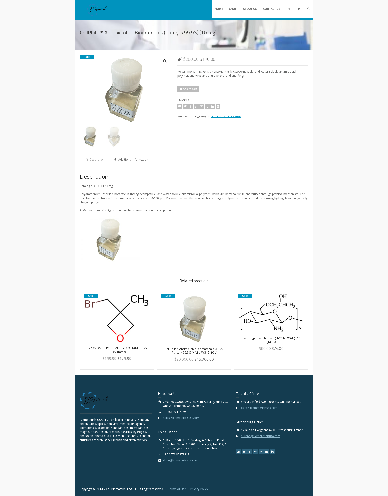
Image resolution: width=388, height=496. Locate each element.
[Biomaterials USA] (97, 9)
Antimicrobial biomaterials (226, 116)
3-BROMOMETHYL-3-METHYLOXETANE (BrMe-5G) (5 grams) (116, 350)
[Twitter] (185, 106)
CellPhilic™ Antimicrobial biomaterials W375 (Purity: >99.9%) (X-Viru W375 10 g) (194, 350)
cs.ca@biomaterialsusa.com (259, 408)
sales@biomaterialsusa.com (181, 418)
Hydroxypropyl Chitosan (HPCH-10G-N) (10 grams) (271, 340)
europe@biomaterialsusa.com (260, 436)
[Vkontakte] (218, 106)
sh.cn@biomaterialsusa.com (181, 460)
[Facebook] (190, 106)
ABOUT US (250, 9)
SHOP (233, 9)
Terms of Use (177, 489)
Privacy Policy (199, 489)
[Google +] (196, 106)
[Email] (179, 106)
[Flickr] (255, 451)
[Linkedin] (212, 106)
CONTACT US (271, 9)
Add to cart (190, 88)
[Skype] (272, 451)
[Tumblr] (207, 106)
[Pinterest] (201, 106)
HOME (219, 9)
